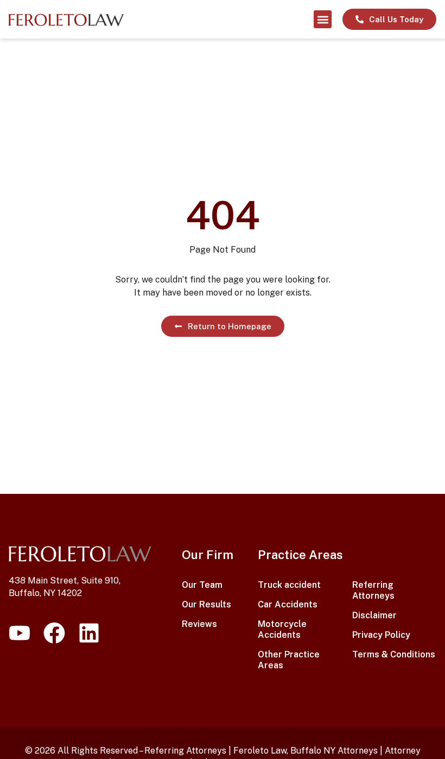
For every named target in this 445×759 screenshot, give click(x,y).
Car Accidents (287, 604)
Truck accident (289, 585)
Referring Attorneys (373, 590)
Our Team (202, 585)
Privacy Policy (381, 635)
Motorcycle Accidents (282, 629)
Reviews (199, 624)
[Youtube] (19, 633)
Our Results (206, 604)
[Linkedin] (89, 633)
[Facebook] (54, 633)
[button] (323, 19)
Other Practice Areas (289, 659)
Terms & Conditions (393, 654)
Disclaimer (374, 615)
